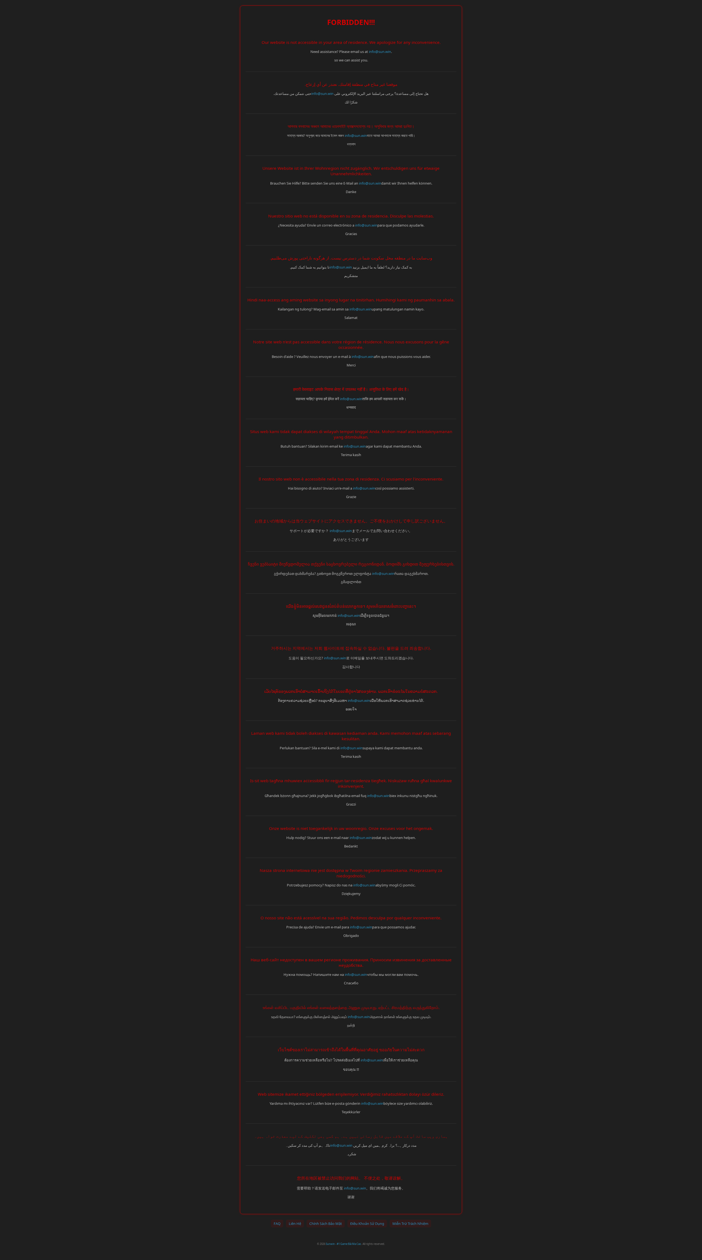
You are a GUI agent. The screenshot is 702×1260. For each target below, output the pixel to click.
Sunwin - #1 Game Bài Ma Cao (343, 1244)
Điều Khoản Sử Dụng (367, 1223)
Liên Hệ (295, 1223)
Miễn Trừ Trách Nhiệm (410, 1223)
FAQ (277, 1223)
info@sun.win (380, 51)
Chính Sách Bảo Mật (325, 1223)
